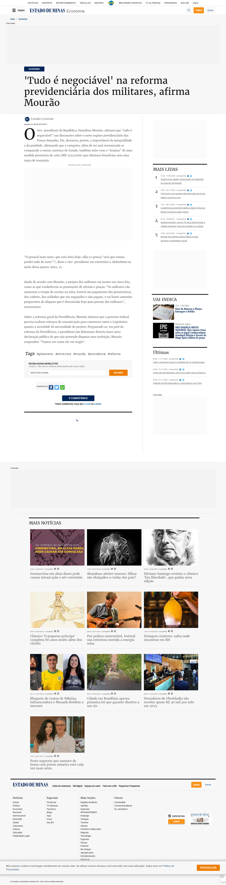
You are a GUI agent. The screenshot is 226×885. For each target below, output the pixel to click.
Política (16, 805)
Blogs (49, 812)
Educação (17, 832)
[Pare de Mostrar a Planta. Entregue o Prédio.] (163, 312)
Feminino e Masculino (91, 829)
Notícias (33, 3)
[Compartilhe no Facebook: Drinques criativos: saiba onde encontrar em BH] (168, 631)
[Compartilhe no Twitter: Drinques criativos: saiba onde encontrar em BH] (171, 631)
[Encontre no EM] (189, 10)
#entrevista (63, 354)
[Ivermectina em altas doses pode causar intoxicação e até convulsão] (57, 547)
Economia (75, 11)
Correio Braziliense (123, 805)
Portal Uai (51, 802)
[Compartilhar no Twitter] (56, 388)
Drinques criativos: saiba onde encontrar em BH (167, 638)
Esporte (47, 3)
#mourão (79, 354)
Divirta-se (85, 859)
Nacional (17, 812)
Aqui (49, 815)
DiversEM (17, 819)
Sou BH (185, 3)
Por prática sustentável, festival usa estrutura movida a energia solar (111, 639)
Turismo (84, 822)
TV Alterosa (153, 3)
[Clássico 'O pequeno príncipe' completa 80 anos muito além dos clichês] (57, 610)
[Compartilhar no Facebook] (51, 388)
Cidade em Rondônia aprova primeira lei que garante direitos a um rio (113, 702)
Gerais (16, 802)
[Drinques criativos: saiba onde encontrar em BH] (171, 610)
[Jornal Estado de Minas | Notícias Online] (47, 10)
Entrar (211, 10)
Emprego (85, 815)
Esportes (85, 839)
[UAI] (111, 3)
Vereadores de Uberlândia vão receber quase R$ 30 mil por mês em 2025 (169, 702)
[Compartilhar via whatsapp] (62, 388)
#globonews (45, 354)
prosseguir (208, 867)
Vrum (49, 819)
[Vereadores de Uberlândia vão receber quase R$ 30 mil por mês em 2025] (171, 672)
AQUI (195, 3)
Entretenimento (66, 3)
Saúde (16, 822)
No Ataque (86, 849)
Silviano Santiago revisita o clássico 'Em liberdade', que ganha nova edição (171, 577)
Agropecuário (87, 852)
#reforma (114, 354)
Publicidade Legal (21, 836)
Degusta (85, 832)
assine (97, 403)
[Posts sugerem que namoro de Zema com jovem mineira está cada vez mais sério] (57, 734)
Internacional (19, 815)
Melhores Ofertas (130, 3)
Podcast (85, 846)
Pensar (84, 842)
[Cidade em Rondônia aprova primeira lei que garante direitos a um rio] (114, 672)
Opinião (84, 805)
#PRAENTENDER (89, 812)
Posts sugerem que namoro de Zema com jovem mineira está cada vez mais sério (57, 764)
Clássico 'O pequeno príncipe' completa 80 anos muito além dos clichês (56, 639)
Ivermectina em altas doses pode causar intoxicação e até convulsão (56, 575)
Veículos (85, 3)
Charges (85, 819)
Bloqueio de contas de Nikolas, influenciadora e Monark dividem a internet (56, 702)
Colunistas (18, 826)
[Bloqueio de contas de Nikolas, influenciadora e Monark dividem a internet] (57, 672)
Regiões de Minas (89, 802)
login (87, 403)
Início (12, 19)
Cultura (16, 829)
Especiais (85, 809)
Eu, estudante (120, 809)
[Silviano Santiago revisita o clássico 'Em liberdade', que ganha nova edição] (171, 547)
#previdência (96, 354)
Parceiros (170, 3)
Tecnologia (86, 836)
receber (118, 372)
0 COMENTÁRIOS (78, 398)
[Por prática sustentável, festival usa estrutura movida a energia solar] (114, 610)
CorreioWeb (119, 802)
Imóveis (99, 3)
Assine (199, 10)
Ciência (84, 826)
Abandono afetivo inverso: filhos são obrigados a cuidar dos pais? (112, 575)
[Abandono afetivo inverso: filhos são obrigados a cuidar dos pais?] (114, 547)
